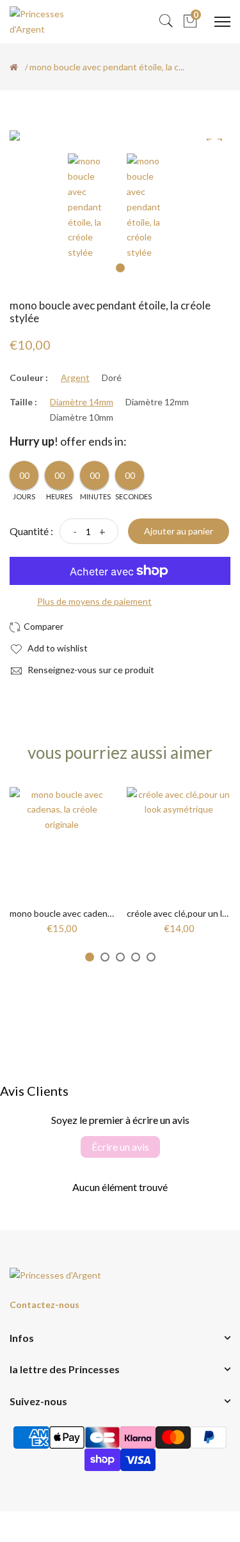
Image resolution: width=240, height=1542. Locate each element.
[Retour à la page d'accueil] (14, 67)
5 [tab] (151, 957)
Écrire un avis (120, 1147)
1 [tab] (120, 267)
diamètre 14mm (81, 402)
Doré (112, 377)
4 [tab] (135, 957)
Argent (75, 377)
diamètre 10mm (81, 417)
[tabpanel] (91, 206)
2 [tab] (104, 957)
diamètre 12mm (157, 402)
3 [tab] (120, 957)
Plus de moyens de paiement (94, 601)
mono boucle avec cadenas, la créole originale (99, 913)
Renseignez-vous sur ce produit (90, 669)
